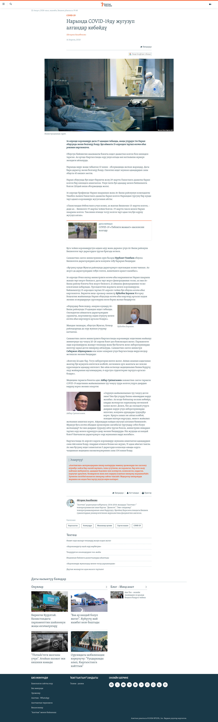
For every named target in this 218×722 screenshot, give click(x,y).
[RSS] (159, 684)
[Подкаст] (165, 684)
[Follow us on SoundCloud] (141, 684)
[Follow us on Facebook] (111, 684)
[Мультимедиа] (210, 4)
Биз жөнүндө (37, 688)
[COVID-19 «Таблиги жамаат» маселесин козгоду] (82, 231)
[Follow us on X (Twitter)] (117, 684)
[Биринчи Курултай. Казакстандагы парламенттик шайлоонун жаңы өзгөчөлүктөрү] (49, 601)
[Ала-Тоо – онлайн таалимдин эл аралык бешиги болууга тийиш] (117, 594)
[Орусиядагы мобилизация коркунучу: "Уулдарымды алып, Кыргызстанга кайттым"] (89, 641)
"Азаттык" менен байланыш (43, 712)
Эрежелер (35, 693)
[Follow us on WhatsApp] (153, 684)
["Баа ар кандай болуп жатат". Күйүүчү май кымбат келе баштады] (89, 601)
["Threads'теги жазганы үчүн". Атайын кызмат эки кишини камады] (49, 641)
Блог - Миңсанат (122, 587)
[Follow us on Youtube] (123, 684)
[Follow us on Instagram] (147, 684)
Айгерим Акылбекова (76, 35)
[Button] (146, 47)
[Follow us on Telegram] (129, 684)
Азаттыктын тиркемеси (42, 703)
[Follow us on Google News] (135, 684)
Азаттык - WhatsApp (40, 698)
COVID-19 (70, 16)
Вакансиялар (37, 708)
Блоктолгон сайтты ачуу (42, 684)
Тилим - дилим (77, 684)
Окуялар (37, 587)
